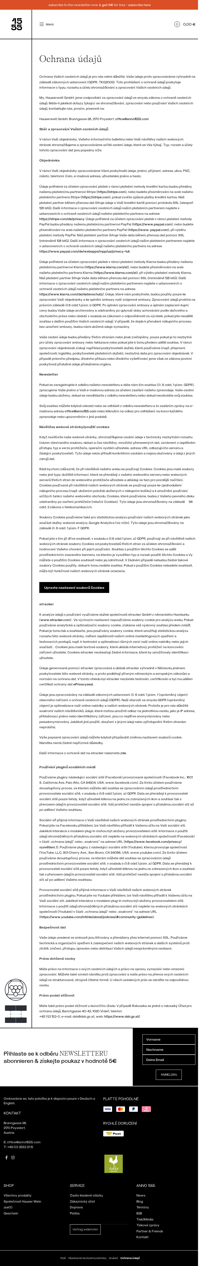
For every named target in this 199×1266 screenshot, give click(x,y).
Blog (139, 1201)
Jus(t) (8, 1207)
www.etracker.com (55, 620)
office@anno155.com (80, 411)
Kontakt (142, 1237)
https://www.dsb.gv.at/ (122, 1016)
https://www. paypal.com (148, 230)
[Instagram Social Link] (12, 1157)
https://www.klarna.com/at (107, 267)
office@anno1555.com (132, 119)
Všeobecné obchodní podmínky (87, 1257)
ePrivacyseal (83, 684)
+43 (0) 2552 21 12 (20, 1147)
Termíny (142, 1207)
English (9, 1103)
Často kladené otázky (86, 1195)
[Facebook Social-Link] (6, 1157)
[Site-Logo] (16, 24)
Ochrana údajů (130, 1257)
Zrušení (113, 1257)
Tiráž (63, 1257)
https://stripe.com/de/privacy (61, 219)
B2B (139, 1213)
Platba (75, 1213)
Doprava (76, 1207)
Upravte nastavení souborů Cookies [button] (74, 587)
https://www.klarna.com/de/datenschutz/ (71, 294)
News (140, 1195)
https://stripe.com (111, 192)
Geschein (11, 1213)
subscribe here (139, 5)
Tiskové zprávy (147, 1225)
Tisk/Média (144, 1219)
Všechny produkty (18, 1195)
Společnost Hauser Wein (22, 1201)
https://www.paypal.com (152, 224)
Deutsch (86, 1098)
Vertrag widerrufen (85, 1229)
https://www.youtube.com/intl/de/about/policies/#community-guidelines (97, 917)
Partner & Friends (149, 1231)
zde (123, 753)
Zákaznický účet (82, 1201)
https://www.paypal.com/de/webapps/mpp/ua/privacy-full (84, 251)
